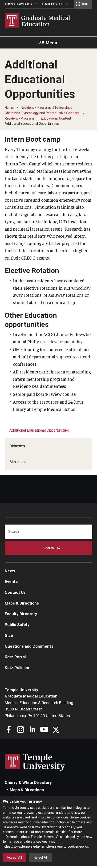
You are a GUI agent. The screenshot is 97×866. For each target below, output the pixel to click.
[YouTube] (44, 730)
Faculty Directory (21, 613)
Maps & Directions (22, 603)
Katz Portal (15, 656)
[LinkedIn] (32, 730)
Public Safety (17, 624)
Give (9, 635)
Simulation (18, 462)
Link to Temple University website (35, 762)
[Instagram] (20, 730)
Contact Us (15, 592)
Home (9, 107)
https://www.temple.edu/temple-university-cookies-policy (45, 846)
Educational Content (56, 118)
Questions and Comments (29, 646)
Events (11, 581)
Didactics (17, 446)
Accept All (14, 857)
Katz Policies (17, 667)
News (10, 571)
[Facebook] (9, 730)
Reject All (41, 857)
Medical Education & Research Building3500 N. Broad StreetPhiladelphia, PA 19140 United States (39, 709)
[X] (56, 730)
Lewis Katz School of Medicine (65, 4)
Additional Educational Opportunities (39, 430)
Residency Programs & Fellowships (46, 107)
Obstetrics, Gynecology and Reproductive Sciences (42, 113)
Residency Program (19, 118)
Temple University (18, 4)
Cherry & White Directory (28, 782)
